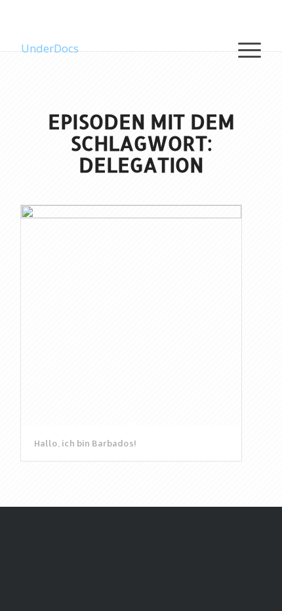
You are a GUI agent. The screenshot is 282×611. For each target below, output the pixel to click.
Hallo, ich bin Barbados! (85, 443)
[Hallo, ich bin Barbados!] (131, 315)
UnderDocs (50, 48)
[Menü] (243, 48)
